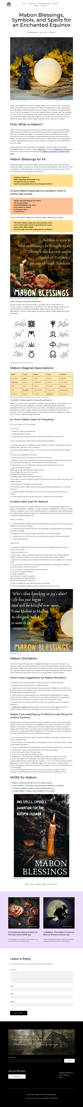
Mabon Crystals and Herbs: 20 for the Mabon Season (32, 783)
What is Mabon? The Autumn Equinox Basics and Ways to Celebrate (38, 785)
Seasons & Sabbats (32, 32)
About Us (43, 5)
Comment (13, 969)
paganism (38, 884)
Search (69, 1060)
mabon (27, 884)
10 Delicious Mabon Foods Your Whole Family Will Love (33, 788)
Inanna (66, 149)
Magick (32, 884)
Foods (25, 374)
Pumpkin (26, 390)
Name (11, 986)
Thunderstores (53, 1098)
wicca (56, 884)
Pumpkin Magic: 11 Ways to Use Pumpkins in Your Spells (33, 791)
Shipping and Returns (66, 1072)
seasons (50, 884)
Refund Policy (52, 1094)
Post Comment (18, 1013)
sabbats (44, 884)
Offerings (63, 386)
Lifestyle (55, 3)
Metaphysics (32, 3)
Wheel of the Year (44, 3)
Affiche (46, 1098)
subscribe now (17, 1076)
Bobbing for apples (19, 707)
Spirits (36, 5)
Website (12, 1001)
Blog (24, 3)
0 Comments (52, 32)
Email (12, 993)
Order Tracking (64, 1075)
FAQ (60, 1077)
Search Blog (12, 1057)
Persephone (58, 149)
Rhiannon (41, 149)
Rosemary (14, 382)
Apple (25, 378)
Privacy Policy (30, 1094)
